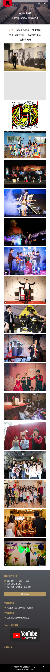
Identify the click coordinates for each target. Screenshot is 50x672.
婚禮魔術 (36, 30)
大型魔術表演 (22, 30)
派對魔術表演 (34, 35)
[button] (39, 4)
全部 (10, 30)
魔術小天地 (25, 39)
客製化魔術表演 (17, 35)
